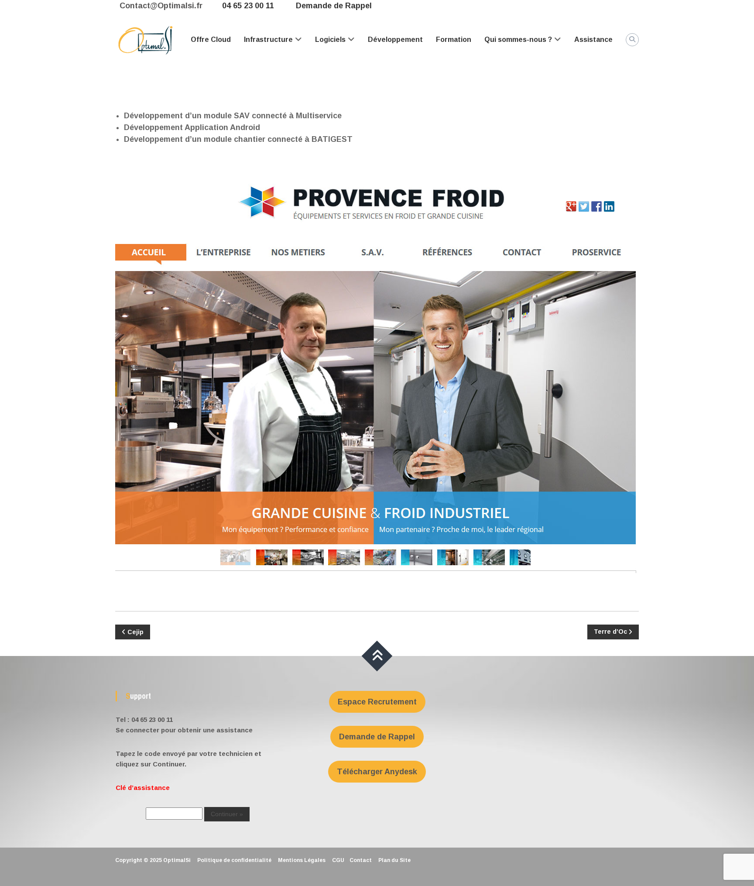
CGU (338, 860)
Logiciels (330, 39)
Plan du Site (394, 860)
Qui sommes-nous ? (518, 39)
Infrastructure (268, 39)
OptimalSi (177, 860)
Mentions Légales (302, 860)
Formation (453, 39)
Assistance (593, 39)
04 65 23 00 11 (248, 5)
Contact (361, 860)
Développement (395, 39)
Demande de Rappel (334, 5)
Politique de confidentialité (234, 860)
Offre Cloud (211, 39)
